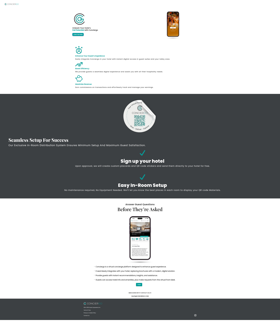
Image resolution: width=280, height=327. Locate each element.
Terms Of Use (87, 310)
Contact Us (86, 315)
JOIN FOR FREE (78, 34)
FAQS (139, 284)
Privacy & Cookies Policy (90, 313)
